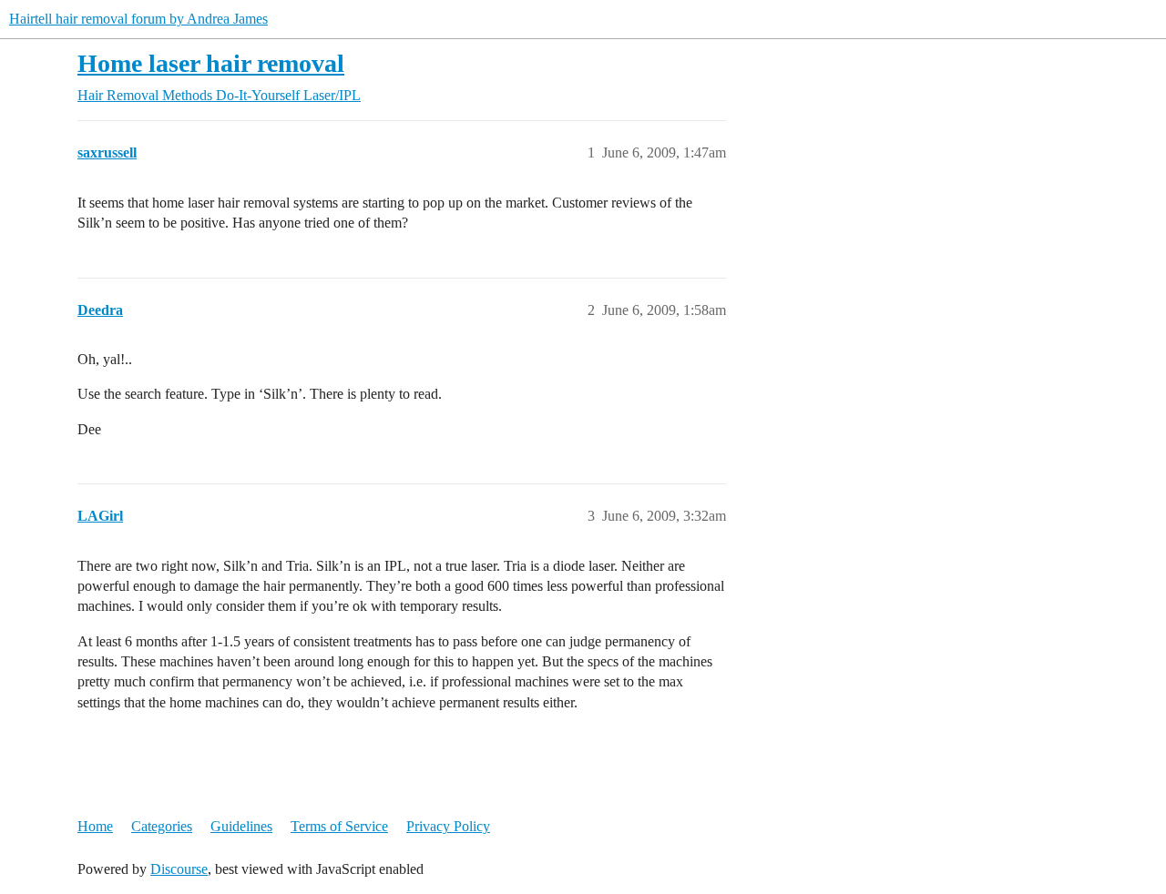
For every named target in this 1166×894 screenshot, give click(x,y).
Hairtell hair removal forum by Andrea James (138, 18)
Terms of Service (339, 826)
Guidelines (241, 826)
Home (95, 826)
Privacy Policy (448, 826)
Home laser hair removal (210, 63)
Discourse (179, 869)
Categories (161, 826)
